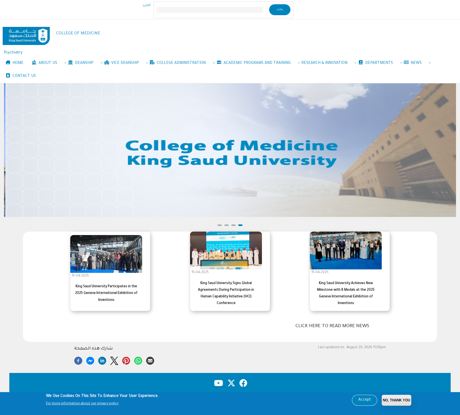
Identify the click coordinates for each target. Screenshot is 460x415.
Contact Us (23, 76)
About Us (47, 63)
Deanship (83, 63)
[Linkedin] (102, 360)
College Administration (181, 63)
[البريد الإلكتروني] (150, 360)
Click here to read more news (332, 326)
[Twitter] (114, 360)
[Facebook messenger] (90, 360)
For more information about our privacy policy (82, 404)
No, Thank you (396, 400)
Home (17, 63)
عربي (147, 5)
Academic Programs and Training (257, 63)
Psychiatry (13, 53)
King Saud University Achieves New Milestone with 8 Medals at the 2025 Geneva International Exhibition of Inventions (346, 294)
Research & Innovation (324, 63)
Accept (364, 400)
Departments (378, 63)
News (416, 63)
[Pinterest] (126, 360)
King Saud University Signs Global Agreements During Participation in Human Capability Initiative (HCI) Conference (226, 294)
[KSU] (26, 34)
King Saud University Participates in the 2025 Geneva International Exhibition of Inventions (106, 293)
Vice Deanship (124, 63)
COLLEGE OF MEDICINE (78, 33)
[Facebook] (78, 360)
